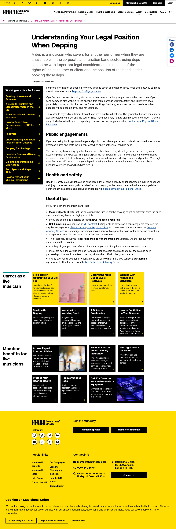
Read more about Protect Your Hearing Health (45, 389)
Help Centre (37, 478)
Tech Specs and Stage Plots (18, 171)
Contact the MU (39, 482)
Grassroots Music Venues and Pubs (20, 116)
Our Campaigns (57, 462)
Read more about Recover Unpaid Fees (74, 389)
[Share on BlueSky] (172, 55)
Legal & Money (85, 12)
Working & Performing (64, 12)
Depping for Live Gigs (18, 148)
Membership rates (91, 429)
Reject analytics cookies (53, 520)
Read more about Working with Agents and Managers (131, 288)
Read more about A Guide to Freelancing (102, 322)
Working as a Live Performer (70, 21)
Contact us (115, 3)
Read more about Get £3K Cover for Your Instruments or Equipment (116, 389)
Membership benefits (129, 429)
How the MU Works (56, 480)
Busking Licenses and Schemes (18, 98)
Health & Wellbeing (105, 12)
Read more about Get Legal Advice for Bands (131, 358)
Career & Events (126, 12)
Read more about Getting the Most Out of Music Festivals (102, 288)
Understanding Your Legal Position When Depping (20, 141)
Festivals (11, 133)
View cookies (78, 520)
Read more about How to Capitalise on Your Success (131, 322)
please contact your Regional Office (122, 188)
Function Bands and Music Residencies (21, 156)
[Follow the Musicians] (14, 3)
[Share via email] (172, 61)
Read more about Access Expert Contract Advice (59, 358)
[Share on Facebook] (172, 44)
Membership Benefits (136, 3)
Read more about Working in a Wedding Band (74, 322)
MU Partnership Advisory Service (103, 262)
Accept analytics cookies (21, 520)
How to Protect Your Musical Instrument (17, 179)
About (139, 12)
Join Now (157, 3)
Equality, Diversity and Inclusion (56, 470)
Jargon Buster (57, 486)
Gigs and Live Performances (43, 21)
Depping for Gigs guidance (86, 91)
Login (170, 3)
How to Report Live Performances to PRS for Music (20, 125)
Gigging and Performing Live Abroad (19, 163)
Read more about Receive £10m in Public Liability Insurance (102, 358)
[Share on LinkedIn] (172, 50)
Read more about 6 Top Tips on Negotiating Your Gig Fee (59, 288)
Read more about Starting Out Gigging (45, 322)
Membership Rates (38, 472)
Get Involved (151, 12)
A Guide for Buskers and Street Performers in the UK (20, 107)
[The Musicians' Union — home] (16, 12)
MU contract (90, 224)
